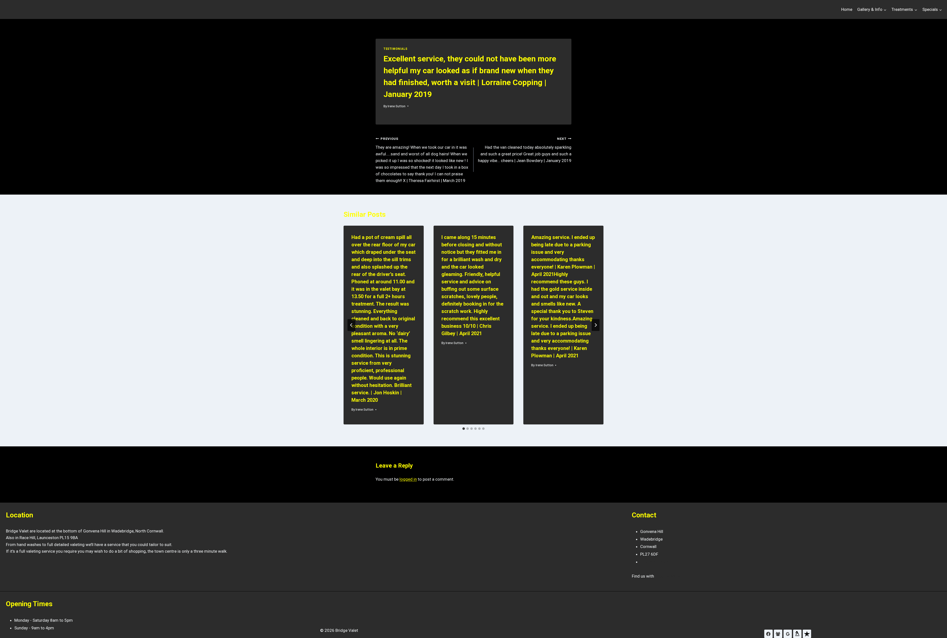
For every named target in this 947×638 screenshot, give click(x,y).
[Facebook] (768, 634)
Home (846, 9)
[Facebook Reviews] (778, 634)
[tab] (463, 428)
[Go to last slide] (351, 325)
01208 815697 (654, 561)
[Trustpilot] (807, 634)
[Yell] (797, 634)
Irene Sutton (396, 106)
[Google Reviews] (787, 634)
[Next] (596, 325)
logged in (408, 479)
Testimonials (395, 49)
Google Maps (668, 576)
